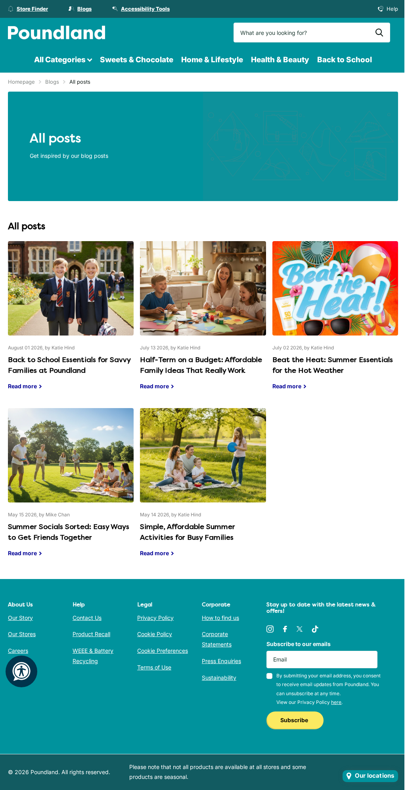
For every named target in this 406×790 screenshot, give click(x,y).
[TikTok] (315, 629)
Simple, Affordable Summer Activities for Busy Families (203, 488)
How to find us (220, 617)
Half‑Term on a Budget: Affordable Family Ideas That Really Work (203, 321)
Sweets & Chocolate (136, 59)
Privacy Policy (155, 617)
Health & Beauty (280, 59)
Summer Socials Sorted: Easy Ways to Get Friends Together (71, 488)
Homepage (21, 82)
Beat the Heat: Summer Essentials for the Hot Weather (335, 321)
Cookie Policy (154, 634)
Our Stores (22, 634)
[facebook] (285, 629)
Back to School (344, 59)
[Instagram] (270, 629)
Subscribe (294, 720)
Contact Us (87, 617)
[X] (300, 629)
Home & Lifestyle (212, 59)
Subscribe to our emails (298, 643)
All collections (63, 60)
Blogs (52, 82)
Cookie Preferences (162, 650)
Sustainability (219, 677)
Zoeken (379, 32)
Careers (18, 650)
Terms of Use (154, 667)
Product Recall (91, 634)
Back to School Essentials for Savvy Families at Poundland (71, 321)
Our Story (20, 617)
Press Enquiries (221, 661)
